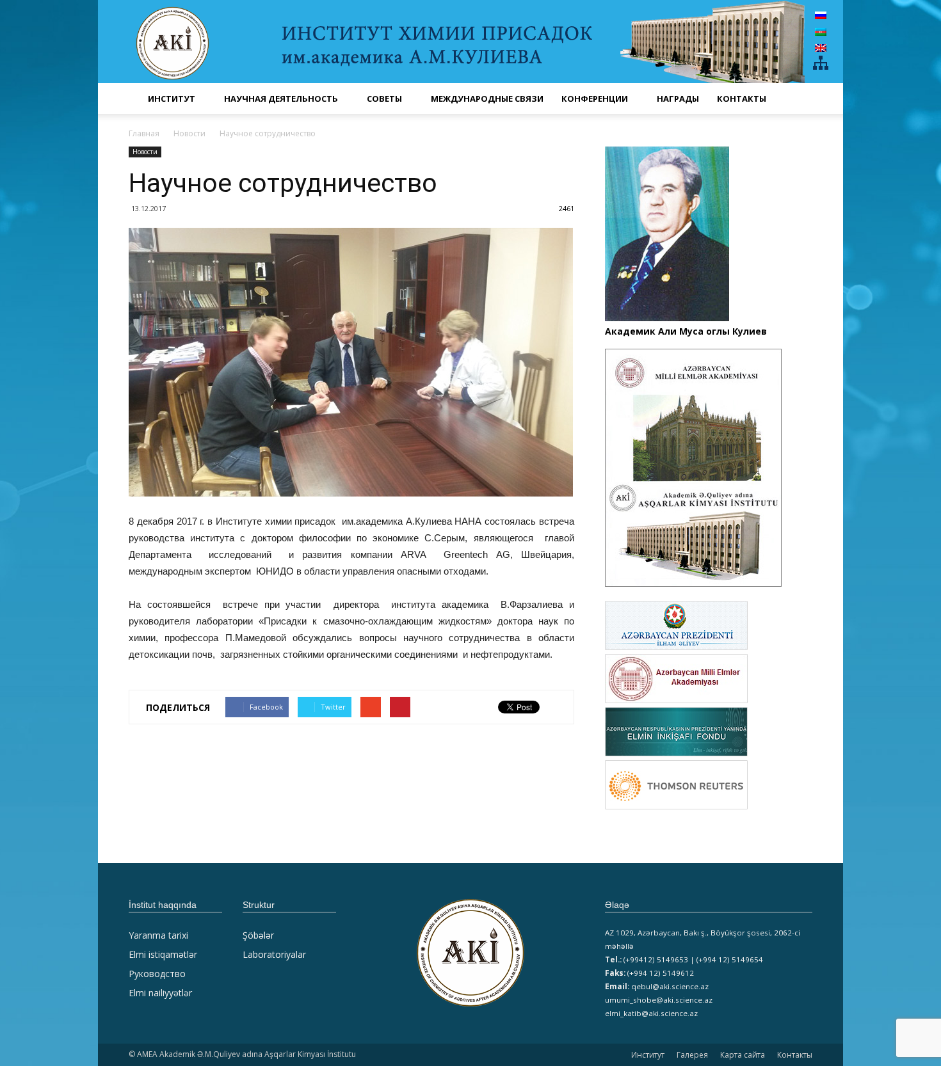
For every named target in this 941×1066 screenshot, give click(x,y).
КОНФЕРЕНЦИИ (594, 98)
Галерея (692, 1054)
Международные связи (487, 98)
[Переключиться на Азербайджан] (820, 31)
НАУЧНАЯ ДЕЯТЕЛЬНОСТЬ (281, 98)
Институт (647, 1054)
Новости (145, 151)
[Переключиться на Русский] (820, 15)
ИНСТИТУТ (171, 98)
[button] (797, 98)
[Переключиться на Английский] (820, 48)
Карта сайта (742, 1054)
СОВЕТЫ (384, 98)
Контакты (741, 98)
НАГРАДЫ (678, 98)
